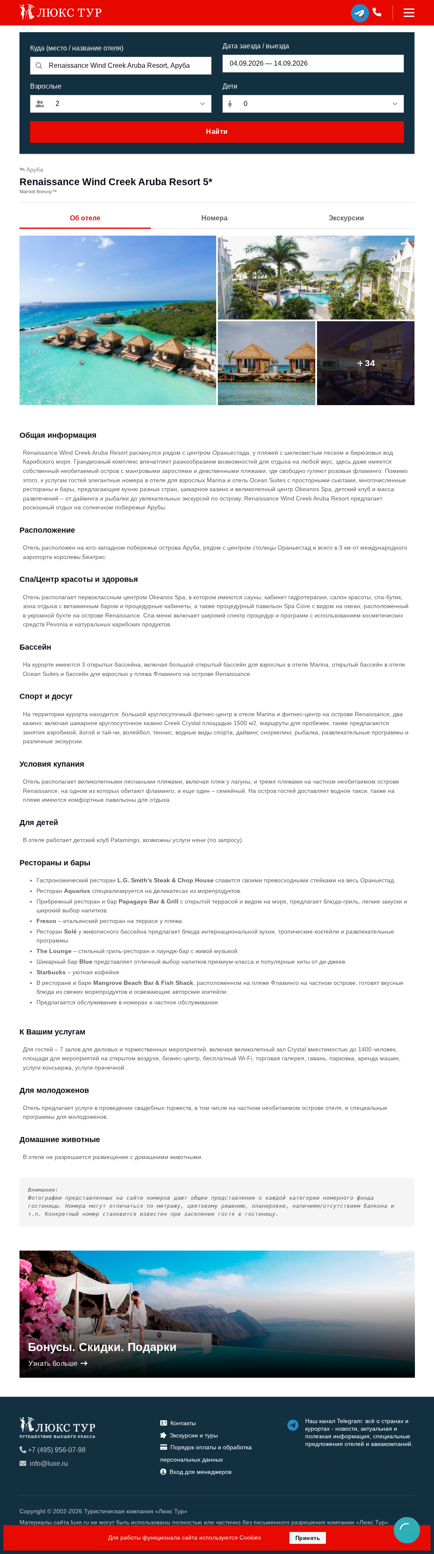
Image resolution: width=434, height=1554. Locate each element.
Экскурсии (346, 218)
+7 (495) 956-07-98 (57, 1450)
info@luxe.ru (49, 1463)
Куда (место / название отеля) (76, 48)
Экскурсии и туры (194, 1435)
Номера (214, 218)
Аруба (34, 169)
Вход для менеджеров (200, 1471)
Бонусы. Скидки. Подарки (102, 1347)
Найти (217, 131)
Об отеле (85, 218)
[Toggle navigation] (403, 13)
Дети (230, 86)
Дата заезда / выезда (256, 46)
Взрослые (45, 86)
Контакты (183, 1423)
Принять (307, 1538)
